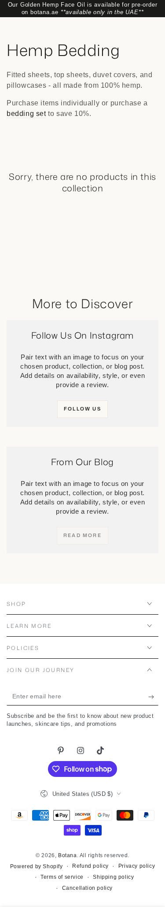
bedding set (26, 113)
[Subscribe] (153, 696)
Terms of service (62, 877)
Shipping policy (113, 877)
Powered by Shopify (36, 866)
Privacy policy (136, 866)
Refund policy (90, 866)
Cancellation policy (87, 888)
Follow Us (82, 408)
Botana (67, 855)
